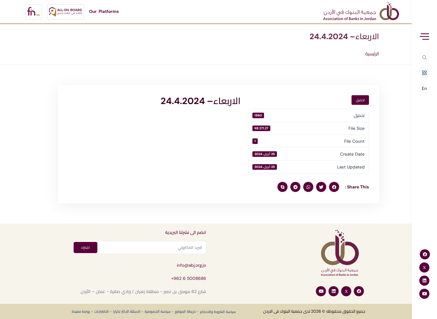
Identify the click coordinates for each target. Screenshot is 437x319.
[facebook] (334, 187)
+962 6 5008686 (188, 278)
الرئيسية (372, 54)
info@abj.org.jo (191, 265)
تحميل (360, 100)
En (424, 88)
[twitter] (321, 187)
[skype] (282, 187)
